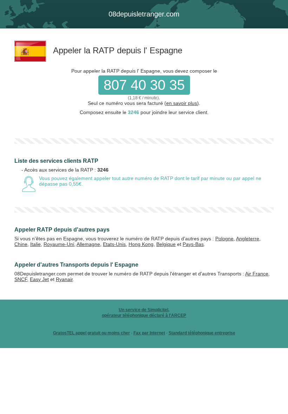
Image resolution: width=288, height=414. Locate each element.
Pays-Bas (193, 244)
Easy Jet (39, 279)
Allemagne (88, 244)
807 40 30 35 (144, 85)
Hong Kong (141, 244)
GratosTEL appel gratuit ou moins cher (91, 332)
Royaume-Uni (59, 244)
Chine (20, 244)
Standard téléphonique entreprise (202, 332)
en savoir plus (181, 103)
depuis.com (144, 14)
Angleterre (247, 238)
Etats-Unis (114, 244)
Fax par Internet (149, 332)
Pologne (224, 238)
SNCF (20, 279)
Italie (35, 244)
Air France (256, 273)
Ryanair (64, 279)
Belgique (166, 244)
